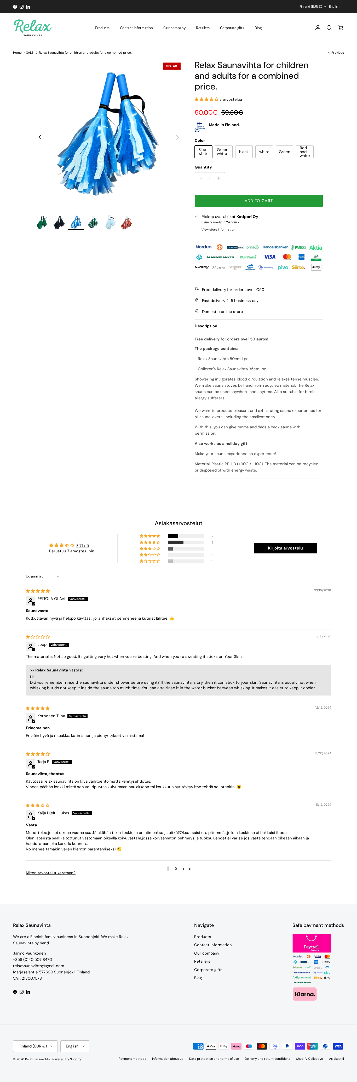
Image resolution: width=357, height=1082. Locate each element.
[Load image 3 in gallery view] (108, 134)
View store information (218, 229)
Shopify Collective (309, 1059)
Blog (258, 28)
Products (102, 28)
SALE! (30, 53)
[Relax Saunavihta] (32, 28)
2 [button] (176, 868)
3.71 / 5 (82, 545)
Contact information (136, 28)
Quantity (203, 167)
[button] (207, 99)
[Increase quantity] (220, 178)
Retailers (203, 28)
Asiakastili (336, 1059)
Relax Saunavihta (37, 1059)
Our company (174, 28)
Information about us (167, 1059)
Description (206, 326)
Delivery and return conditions (267, 1059)
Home (17, 53)
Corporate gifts (232, 28)
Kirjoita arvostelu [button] (285, 548)
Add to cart (259, 200)
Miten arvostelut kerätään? (51, 873)
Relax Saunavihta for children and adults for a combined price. (85, 53)
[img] (38, 591)
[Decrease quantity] (199, 178)
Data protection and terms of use (214, 1059)
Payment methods (132, 1059)
